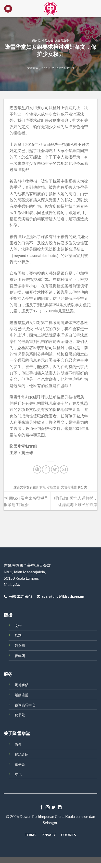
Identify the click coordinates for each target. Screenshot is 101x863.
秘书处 (20, 715)
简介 (18, 744)
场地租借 (21, 685)
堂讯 (18, 774)
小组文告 (47, 40)
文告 (18, 626)
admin (69, 67)
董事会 (20, 764)
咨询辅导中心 (25, 705)
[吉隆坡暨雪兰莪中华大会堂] (50, 8)
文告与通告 (62, 40)
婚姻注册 (21, 695)
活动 (18, 635)
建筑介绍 (21, 754)
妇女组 (36, 40)
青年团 (20, 656)
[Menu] (8, 9)
